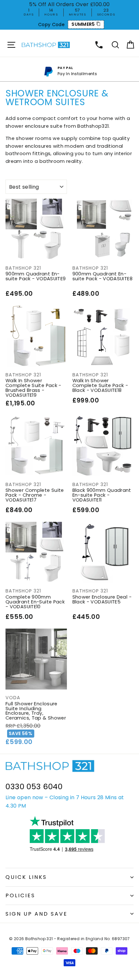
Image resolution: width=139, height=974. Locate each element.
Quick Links (26, 877)
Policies (20, 895)
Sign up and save (36, 914)
